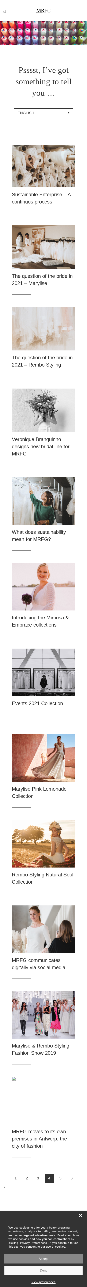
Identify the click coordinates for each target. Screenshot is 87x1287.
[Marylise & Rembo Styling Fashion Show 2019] (43, 1015)
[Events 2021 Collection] (43, 672)
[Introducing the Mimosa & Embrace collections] (43, 586)
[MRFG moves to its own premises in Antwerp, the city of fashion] (43, 1100)
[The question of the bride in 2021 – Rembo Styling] (43, 329)
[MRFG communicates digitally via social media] (43, 929)
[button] (81, 1215)
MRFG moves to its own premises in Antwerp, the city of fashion (39, 1139)
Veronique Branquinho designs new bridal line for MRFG (40, 446)
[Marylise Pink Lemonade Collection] (43, 758)
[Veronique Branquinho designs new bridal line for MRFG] (43, 410)
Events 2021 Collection (37, 703)
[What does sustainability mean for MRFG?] (43, 501)
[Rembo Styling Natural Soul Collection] (43, 844)
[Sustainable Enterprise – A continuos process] (43, 166)
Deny (43, 1270)
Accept (43, 1259)
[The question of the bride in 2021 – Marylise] (43, 247)
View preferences (43, 1282)
